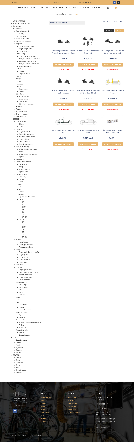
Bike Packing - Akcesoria (27, 56)
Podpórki (19, 106)
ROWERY (16, 355)
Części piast (23, 254)
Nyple (21, 315)
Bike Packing (20, 54)
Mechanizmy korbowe (23, 162)
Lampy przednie (24, 99)
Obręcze (19, 184)
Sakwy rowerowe (22, 111)
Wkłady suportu (24, 169)
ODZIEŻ (16, 337)
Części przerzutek (25, 270)
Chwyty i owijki (21, 121)
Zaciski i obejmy (24, 335)
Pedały (18, 239)
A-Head (21, 325)
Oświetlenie (20, 94)
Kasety (21, 152)
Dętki (21, 199)
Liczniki (18, 81)
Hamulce (19, 129)
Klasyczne (22, 327)
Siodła (18, 300)
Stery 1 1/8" (23, 305)
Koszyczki (22, 36)
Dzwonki (19, 76)
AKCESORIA (17, 29)
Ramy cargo (23, 287)
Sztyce (21, 332)
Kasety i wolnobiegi (23, 146)
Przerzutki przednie (25, 277)
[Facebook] (114, 2)
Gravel (18, 365)
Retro (18, 297)
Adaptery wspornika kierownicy (30, 322)
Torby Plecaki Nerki (22, 39)
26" (23, 204)
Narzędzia (19, 84)
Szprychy (22, 317)
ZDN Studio (40, 435)
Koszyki (18, 79)
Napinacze (23, 179)
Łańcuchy (22, 177)
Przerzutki (19, 267)
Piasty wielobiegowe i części (29, 252)
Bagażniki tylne (24, 51)
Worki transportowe (25, 66)
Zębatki (21, 157)
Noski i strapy (23, 242)
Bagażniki (19, 44)
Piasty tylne (23, 262)
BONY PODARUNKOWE (22, 23)
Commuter (19, 363)
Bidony (21, 34)
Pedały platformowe (26, 244)
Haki (20, 290)
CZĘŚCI (16, 119)
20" (20, 187)
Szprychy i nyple (21, 312)
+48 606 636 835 (54, 2)
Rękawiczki (20, 347)
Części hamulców (25, 131)
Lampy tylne (23, 101)
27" (23, 209)
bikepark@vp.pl (85, 2)
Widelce (22, 295)
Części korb (23, 164)
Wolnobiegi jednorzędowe (28, 149)
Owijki (21, 126)
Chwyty (21, 124)
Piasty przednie (24, 259)
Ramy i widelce (21, 282)
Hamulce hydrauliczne (27, 136)
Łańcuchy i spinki (22, 174)
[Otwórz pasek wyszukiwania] (108, 8)
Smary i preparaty (22, 114)
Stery (18, 302)
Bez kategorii (17, 26)
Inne (17, 368)
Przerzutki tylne (24, 280)
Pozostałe (19, 264)
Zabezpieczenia (21, 116)
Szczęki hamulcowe (26, 144)
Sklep (70, 14)
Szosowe (19, 373)
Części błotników (25, 74)
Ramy (21, 292)
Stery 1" (22, 307)
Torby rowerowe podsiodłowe (29, 64)
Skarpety (19, 350)
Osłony (18, 86)
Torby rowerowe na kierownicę (29, 59)
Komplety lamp (24, 96)
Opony (21, 219)
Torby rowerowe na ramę (27, 61)
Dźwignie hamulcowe (26, 134)
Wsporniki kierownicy (23, 320)
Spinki (21, 182)
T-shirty (18, 352)
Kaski (18, 345)
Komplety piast (24, 257)
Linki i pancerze (24, 141)
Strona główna (60, 14)
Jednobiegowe (21, 370)
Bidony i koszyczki (22, 31)
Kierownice (20, 159)
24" (23, 202)
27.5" (24, 207)
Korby (21, 167)
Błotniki (18, 69)
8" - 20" (24, 217)
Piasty (18, 249)
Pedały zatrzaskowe (26, 247)
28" (23, 212)
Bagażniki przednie (25, 49)
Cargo (18, 360)
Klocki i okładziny (25, 139)
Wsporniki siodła (21, 330)
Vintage (18, 357)
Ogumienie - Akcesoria (27, 197)
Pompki (18, 109)
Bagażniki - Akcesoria (26, 46)
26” (20, 189)
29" (23, 214)
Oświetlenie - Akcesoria (27, 104)
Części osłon (23, 89)
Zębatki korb (23, 172)
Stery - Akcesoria (25, 310)
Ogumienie (20, 194)
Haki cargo (23, 285)
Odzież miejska (21, 340)
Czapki (18, 342)
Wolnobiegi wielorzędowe (28, 154)
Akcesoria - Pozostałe (23, 41)
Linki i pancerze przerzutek (28, 272)
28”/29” (21, 192)
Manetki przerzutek (25, 275)
